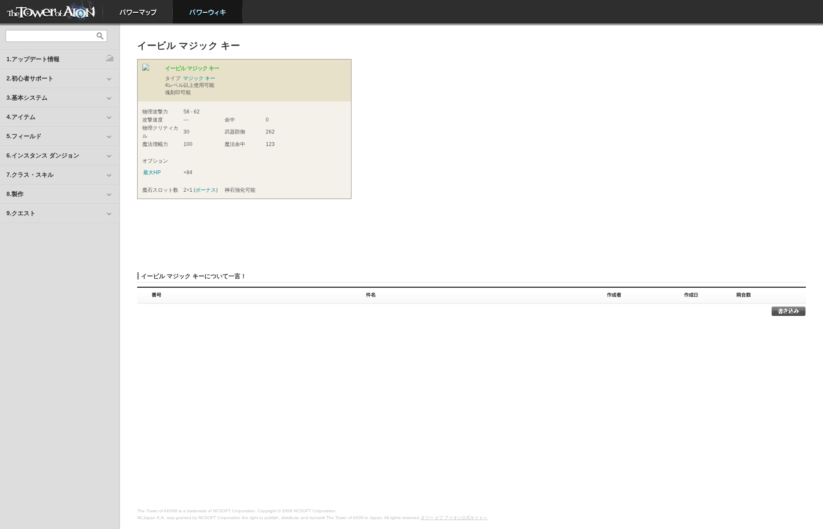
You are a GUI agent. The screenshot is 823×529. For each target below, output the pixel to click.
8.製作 (15, 193)
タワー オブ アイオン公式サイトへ (454, 517)
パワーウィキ (208, 12)
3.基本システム (27, 97)
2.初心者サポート (30, 78)
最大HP (152, 172)
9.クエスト (21, 213)
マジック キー (199, 78)
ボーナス (205, 190)
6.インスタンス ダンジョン (42, 155)
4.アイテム (21, 116)
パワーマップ (138, 12)
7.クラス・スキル (30, 174)
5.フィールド (24, 136)
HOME (51, 12)
